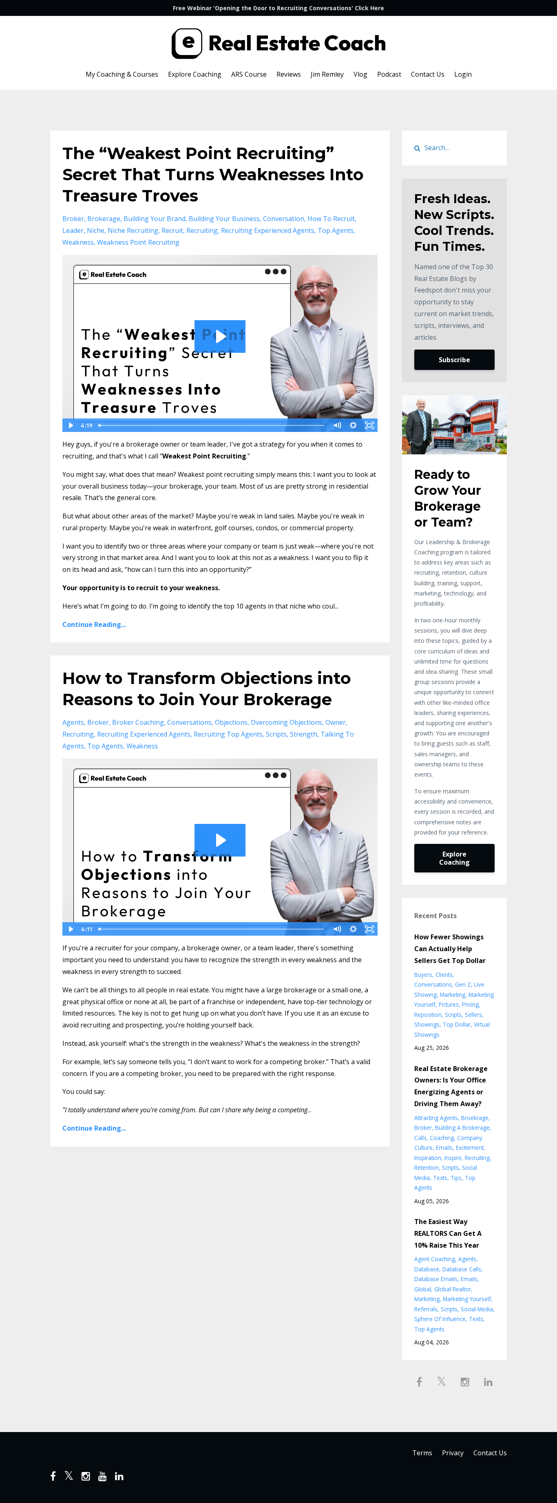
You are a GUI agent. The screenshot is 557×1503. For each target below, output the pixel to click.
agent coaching (434, 1259)
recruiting (202, 230)
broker (73, 218)
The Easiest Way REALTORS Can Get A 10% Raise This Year (448, 1233)
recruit (172, 230)
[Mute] (337, 425)
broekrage (474, 1118)
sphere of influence (440, 1319)
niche (95, 230)
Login (463, 74)
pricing (470, 1004)
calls (420, 1138)
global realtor (452, 1289)
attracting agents (436, 1118)
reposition (428, 1014)
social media (477, 1309)
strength (303, 734)
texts (440, 1178)
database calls (461, 1269)
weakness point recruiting (138, 242)
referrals (426, 1309)
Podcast (389, 74)
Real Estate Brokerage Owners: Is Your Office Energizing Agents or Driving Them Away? (451, 1086)
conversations (189, 722)
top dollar (457, 1024)
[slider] (212, 425)
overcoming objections (286, 722)
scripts (276, 734)
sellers (473, 1014)
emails (444, 1147)
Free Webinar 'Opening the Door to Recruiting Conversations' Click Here (278, 8)
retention (426, 1167)
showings (427, 1024)
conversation (283, 218)
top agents (336, 230)
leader (73, 230)
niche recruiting (133, 230)
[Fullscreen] (370, 425)
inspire (453, 1158)
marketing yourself (467, 1299)
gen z (463, 984)
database (426, 1269)
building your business (224, 218)
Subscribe (454, 359)
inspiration (427, 1158)
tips (456, 1178)
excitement (470, 1147)
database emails (436, 1279)
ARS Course (249, 74)
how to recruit (331, 218)
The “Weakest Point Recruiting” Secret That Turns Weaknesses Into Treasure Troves (213, 174)
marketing (452, 994)
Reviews (288, 74)
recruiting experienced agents (267, 230)
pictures (449, 1004)
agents (73, 722)
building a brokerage (462, 1127)
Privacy (453, 1452)
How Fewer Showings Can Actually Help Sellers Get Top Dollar (450, 948)
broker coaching (138, 722)
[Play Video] (70, 425)
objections (231, 722)
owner (335, 722)
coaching (442, 1138)
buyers (423, 974)
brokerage (103, 218)
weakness (78, 242)
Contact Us (427, 74)
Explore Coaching (194, 74)
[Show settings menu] (353, 425)
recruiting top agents (228, 734)
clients (444, 974)
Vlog (360, 74)
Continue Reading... (94, 624)
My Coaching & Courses (122, 74)
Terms (422, 1452)
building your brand (155, 218)
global (422, 1289)
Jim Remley (327, 74)
